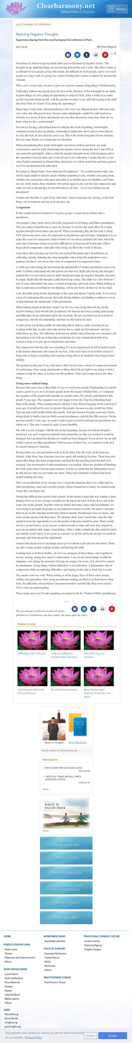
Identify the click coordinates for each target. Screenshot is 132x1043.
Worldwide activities (55, 941)
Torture (8, 953)
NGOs (48, 961)
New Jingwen (50, 759)
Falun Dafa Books (78, 742)
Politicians (50, 965)
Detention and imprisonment (20, 957)
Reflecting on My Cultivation (32, 653)
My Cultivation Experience (64, 689)
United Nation (52, 957)
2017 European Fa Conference (33, 24)
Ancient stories (92, 941)
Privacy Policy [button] (33, 1037)
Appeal (8, 990)
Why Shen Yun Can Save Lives (63, 768)
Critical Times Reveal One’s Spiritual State (63, 778)
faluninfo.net (11, 1018)
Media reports (12, 998)
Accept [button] (113, 1035)
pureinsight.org (13, 1026)
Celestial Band (12, 994)
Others (8, 961)
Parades (9, 986)
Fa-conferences (12, 982)
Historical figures (93, 945)
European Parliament (56, 953)
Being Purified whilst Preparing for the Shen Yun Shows (97, 693)
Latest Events (11, 974)
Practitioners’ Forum (55, 982)
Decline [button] (90, 1035)
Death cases (11, 949)
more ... (46, 788)
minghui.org (11, 1022)
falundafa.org (11, 1014)
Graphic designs (92, 949)
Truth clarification (14, 978)
